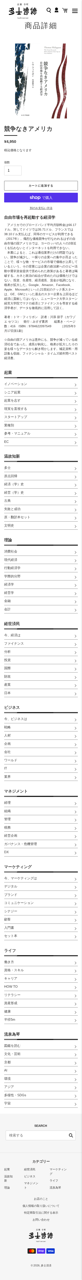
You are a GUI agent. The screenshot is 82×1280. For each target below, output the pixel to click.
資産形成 (10, 1003)
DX (6, 852)
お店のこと (41, 1198)
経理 (7, 802)
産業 (7, 684)
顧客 (7, 919)
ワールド (10, 760)
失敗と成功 (12, 509)
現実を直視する (15, 409)
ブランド (10, 894)
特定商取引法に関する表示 (41, 1212)
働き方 (9, 962)
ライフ (10, 950)
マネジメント (16, 791)
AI (5, 1070)
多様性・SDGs (15, 1095)
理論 (8, 540)
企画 (7, 743)
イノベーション (15, 384)
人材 (7, 735)
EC (6, 442)
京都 (7, 1062)
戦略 (7, 727)
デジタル (10, 886)
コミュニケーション (19, 903)
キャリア (10, 978)
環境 (7, 1078)
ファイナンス (14, 643)
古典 (7, 500)
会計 (7, 609)
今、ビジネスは (15, 719)
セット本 (10, 936)
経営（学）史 (14, 492)
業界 (7, 776)
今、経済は (12, 635)
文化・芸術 (12, 1054)
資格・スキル (14, 970)
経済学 (9, 584)
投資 (7, 660)
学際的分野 (12, 576)
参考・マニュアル (17, 433)
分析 (7, 651)
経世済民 (12, 624)
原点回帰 (10, 476)
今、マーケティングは (20, 878)
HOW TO (11, 986)
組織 (7, 811)
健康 (7, 1011)
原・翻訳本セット (17, 517)
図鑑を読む (12, 1045)
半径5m (9, 1019)
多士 (7, 467)
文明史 (9, 525)
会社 (7, 752)
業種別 (9, 425)
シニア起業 (12, 392)
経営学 (9, 593)
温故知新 (12, 456)
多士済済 (46, 1265)
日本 (7, 693)
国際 (7, 668)
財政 (7, 676)
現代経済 (10, 560)
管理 (7, 819)
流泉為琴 (12, 1034)
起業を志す (12, 400)
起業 (8, 372)
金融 (7, 601)
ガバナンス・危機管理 (20, 844)
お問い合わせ (41, 1219)
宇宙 (7, 1103)
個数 (7, 162)
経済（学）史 (14, 484)
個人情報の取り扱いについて (41, 1205)
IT (5, 768)
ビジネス (12, 707)
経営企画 (10, 835)
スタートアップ (15, 417)
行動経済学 (12, 568)
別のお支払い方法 (41, 208)
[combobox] (41, 1135)
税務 (7, 827)
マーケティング (18, 867)
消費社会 (10, 551)
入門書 (9, 927)
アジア (9, 1087)
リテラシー (12, 995)
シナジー (10, 911)
